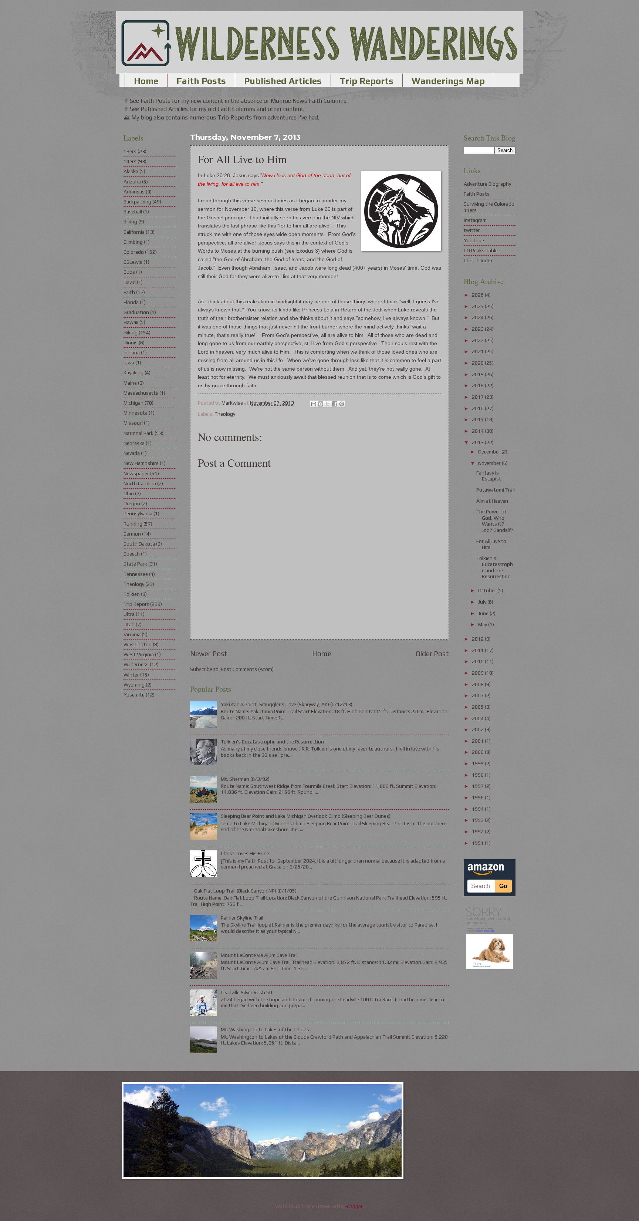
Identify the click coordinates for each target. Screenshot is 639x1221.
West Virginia (139, 654)
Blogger (354, 1206)
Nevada (132, 453)
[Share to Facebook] (334, 404)
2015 (478, 419)
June (484, 613)
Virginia (132, 634)
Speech (132, 554)
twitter (472, 230)
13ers (130, 151)
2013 (478, 442)
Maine (130, 383)
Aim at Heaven (492, 501)
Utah (129, 624)
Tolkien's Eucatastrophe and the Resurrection (272, 742)
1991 (478, 843)
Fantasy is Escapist (488, 476)
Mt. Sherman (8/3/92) (245, 779)
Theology (224, 414)
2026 (478, 295)
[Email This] (313, 404)
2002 (478, 729)
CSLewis (133, 262)
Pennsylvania (138, 513)
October (487, 590)
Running (133, 524)
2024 (478, 317)
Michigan (133, 403)
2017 (478, 397)
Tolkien (132, 594)
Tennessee (136, 574)
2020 (478, 363)
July (482, 602)
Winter (131, 675)
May (483, 624)
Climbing (133, 242)
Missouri (133, 423)
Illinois (131, 342)
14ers (130, 161)
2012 (478, 639)
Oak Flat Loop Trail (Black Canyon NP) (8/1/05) (245, 891)
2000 (478, 752)
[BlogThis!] (320, 404)
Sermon (132, 534)
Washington (138, 644)
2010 (478, 661)
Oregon (132, 503)
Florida (131, 302)
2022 (478, 340)
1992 (478, 831)
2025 (478, 306)
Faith (129, 292)
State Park (135, 564)
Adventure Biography (487, 184)
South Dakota (139, 544)
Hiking (131, 332)
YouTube (474, 240)
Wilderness (136, 664)
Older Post (432, 654)
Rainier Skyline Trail (242, 918)
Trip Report (136, 604)
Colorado (134, 252)
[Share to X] (327, 404)
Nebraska (134, 443)
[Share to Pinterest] (341, 404)
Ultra (129, 614)
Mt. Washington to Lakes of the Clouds (265, 1029)
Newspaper (136, 473)
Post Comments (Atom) (247, 669)
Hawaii (131, 322)
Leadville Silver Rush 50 (246, 992)
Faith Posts (201, 81)
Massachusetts (141, 393)
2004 (478, 718)
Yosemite (134, 695)
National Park (138, 433)
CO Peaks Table (481, 250)
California (134, 232)
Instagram (475, 220)
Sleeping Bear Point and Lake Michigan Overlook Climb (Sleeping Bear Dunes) (305, 816)
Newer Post (208, 654)
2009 (478, 673)
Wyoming (134, 685)
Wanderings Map (448, 81)
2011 (478, 650)
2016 (478, 408)
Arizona (132, 182)
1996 (478, 797)
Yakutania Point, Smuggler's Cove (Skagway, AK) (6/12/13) (286, 704)
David (130, 282)
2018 (478, 385)
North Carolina (140, 483)
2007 (478, 695)
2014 (478, 431)
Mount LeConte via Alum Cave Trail (259, 955)
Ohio (129, 493)
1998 (478, 775)
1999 (478, 763)
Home (146, 81)
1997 (478, 786)
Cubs (129, 272)
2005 (478, 707)
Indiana (132, 352)
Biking (130, 222)
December (489, 452)
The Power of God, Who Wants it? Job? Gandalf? (494, 521)
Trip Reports (366, 81)
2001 (478, 741)
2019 (478, 374)
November (490, 463)
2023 (478, 329)
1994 (478, 809)
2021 (478, 351)
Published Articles (283, 81)
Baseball (133, 212)
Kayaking (133, 372)
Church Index (478, 260)
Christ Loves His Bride (245, 853)
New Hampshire (141, 463)
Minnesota (136, 413)
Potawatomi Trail (495, 490)
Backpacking (137, 202)
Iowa (129, 362)
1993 (478, 820)
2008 (478, 684)
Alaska (131, 171)
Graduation (136, 312)
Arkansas (134, 192)
